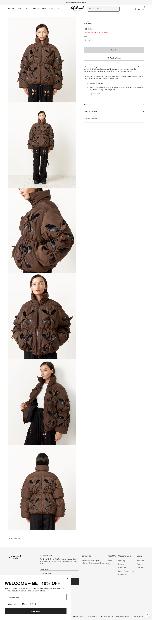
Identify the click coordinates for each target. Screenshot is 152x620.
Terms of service (106, 616)
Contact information (123, 616)
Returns (121, 564)
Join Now (35, 611)
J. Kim (87, 21)
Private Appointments (126, 571)
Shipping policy (139, 616)
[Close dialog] (67, 578)
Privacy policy (92, 616)
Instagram (140, 561)
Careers (111, 564)
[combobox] (102, 9)
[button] (134, 8)
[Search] (116, 8)
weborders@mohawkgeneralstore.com (93, 563)
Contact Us (122, 575)
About (110, 561)
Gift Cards (122, 568)
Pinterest (140, 568)
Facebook (140, 564)
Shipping (121, 561)
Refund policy (78, 616)
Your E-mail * (44, 569)
